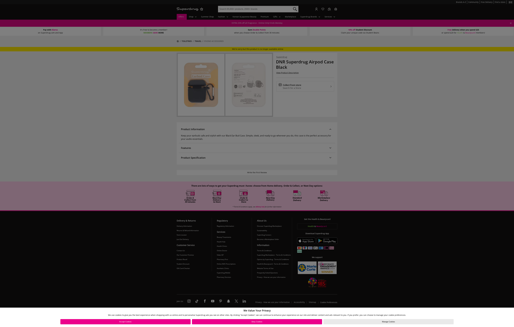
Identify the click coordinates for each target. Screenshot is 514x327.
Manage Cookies (388, 322)
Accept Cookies (125, 322)
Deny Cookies (257, 322)
